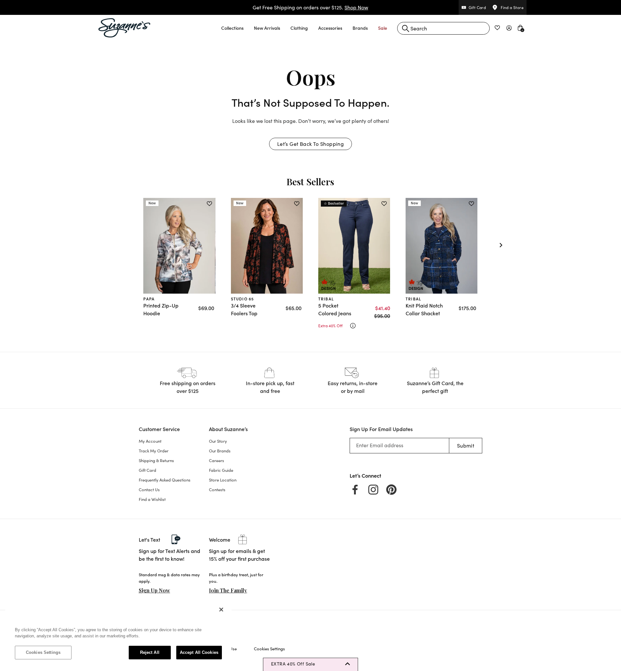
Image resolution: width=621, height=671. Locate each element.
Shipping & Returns (156, 460)
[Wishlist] (209, 204)
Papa (149, 298)
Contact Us (149, 489)
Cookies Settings (43, 652)
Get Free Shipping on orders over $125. (310, 7)
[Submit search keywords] (405, 28)
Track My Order (154, 451)
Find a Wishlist (152, 499)
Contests (217, 489)
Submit (465, 445)
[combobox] (443, 28)
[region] (118, 634)
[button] (232, 27)
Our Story (218, 441)
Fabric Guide (221, 470)
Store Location (222, 480)
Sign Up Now (154, 590)
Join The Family (228, 590)
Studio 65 (242, 298)
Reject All (149, 652)
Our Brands (220, 451)
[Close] (221, 609)
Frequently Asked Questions (165, 480)
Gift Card (147, 470)
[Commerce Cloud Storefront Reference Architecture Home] (124, 28)
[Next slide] (501, 245)
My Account (150, 441)
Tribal (326, 298)
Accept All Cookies (199, 652)
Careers (216, 460)
